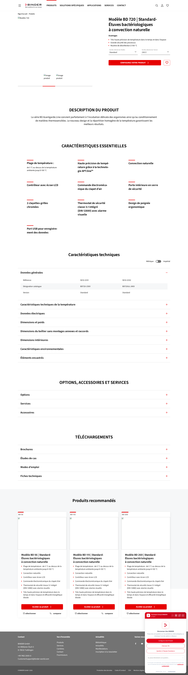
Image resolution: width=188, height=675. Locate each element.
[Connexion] (162, 5)
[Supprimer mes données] (176, 615)
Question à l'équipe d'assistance (166, 651)
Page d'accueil (22, 14)
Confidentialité (171, 671)
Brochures (26, 449)
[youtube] (142, 644)
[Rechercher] (156, 5)
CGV (129, 670)
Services (109, 5)
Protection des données (104, 670)
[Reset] (172, 615)
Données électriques (32, 313)
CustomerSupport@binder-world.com (33, 659)
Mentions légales (138, 670)
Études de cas (28, 458)
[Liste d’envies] (167, 5)
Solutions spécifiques (72, 5)
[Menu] (20, 5)
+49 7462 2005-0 (24, 655)
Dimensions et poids (32, 322)
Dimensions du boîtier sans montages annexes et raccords (54, 331)
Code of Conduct (120, 670)
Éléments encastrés (32, 358)
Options (25, 395)
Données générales (31, 272)
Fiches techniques (31, 476)
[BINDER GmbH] (33, 5)
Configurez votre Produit (133, 62)
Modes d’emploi (29, 467)
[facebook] (135, 644)
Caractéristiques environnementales (42, 349)
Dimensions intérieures (34, 340)
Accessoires (27, 412)
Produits (51, 5)
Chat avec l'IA (165, 646)
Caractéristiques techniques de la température (47, 304)
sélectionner (30, 613)
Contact (121, 5)
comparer (57, 613)
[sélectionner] (167, 62)
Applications (94, 5)
